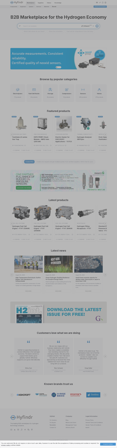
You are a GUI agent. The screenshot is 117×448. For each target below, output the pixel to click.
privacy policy (6, 445)
